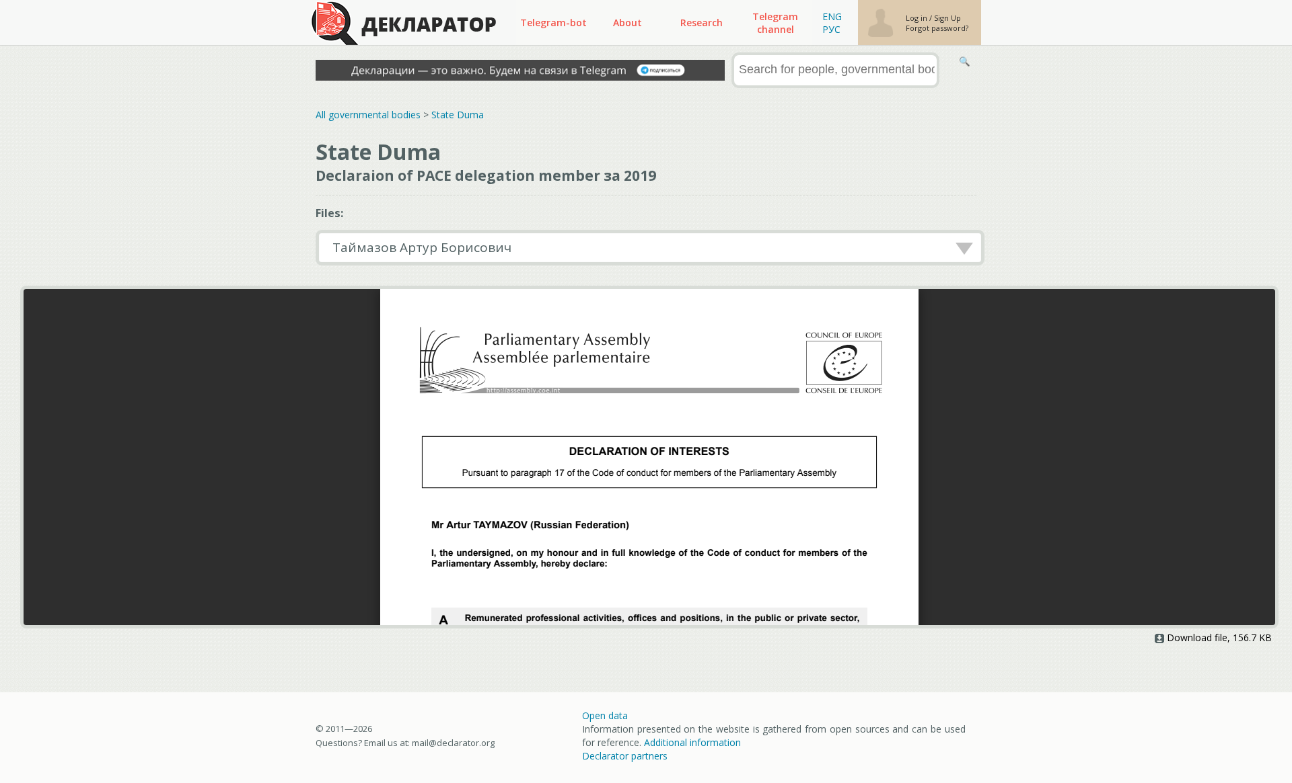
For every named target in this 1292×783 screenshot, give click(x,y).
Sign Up (947, 18)
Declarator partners (625, 755)
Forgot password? (937, 28)
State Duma (457, 114)
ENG (832, 16)
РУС (831, 29)
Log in (917, 18)
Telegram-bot (553, 22)
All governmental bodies (368, 114)
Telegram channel (775, 23)
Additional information (692, 742)
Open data (605, 715)
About (627, 22)
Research (701, 22)
